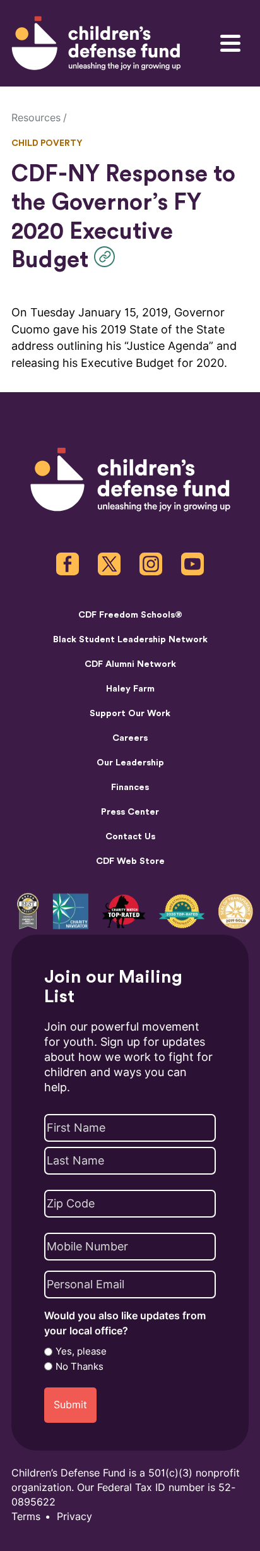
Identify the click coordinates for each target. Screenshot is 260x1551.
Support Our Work (130, 713)
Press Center (130, 812)
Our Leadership (130, 762)
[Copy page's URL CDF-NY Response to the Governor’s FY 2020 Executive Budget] (107, 256)
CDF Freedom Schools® (130, 615)
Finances (130, 787)
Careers (130, 738)
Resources (36, 118)
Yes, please (81, 1351)
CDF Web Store (130, 861)
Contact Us (130, 836)
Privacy (74, 1516)
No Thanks (79, 1367)
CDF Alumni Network (130, 664)
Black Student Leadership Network (130, 639)
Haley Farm (130, 689)
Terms (25, 1516)
